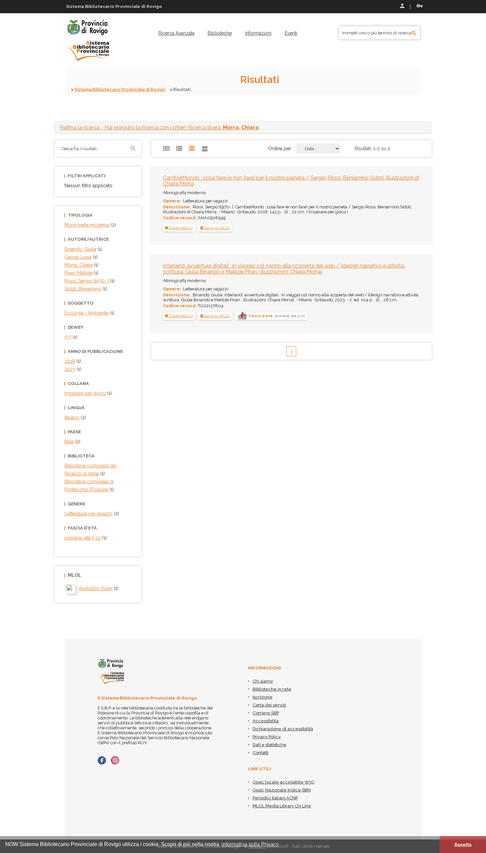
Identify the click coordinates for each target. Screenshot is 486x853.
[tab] (243, 127)
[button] (179, 228)
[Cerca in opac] (414, 33)
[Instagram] (115, 760)
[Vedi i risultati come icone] (166, 148)
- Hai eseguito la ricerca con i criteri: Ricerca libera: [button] (159, 127)
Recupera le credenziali (418, 6)
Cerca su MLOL (216, 228)
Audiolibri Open (95, 588)
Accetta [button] (462, 844)
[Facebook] (102, 760)
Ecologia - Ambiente (86, 313)
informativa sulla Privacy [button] (250, 844)
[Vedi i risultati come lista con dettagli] (205, 148)
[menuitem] (176, 33)
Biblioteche (220, 33)
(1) (98, 588)
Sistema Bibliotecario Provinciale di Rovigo (119, 89)
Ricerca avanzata (176, 33)
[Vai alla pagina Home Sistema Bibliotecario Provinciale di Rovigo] (87, 40)
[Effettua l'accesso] (401, 6)
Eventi (291, 33)
